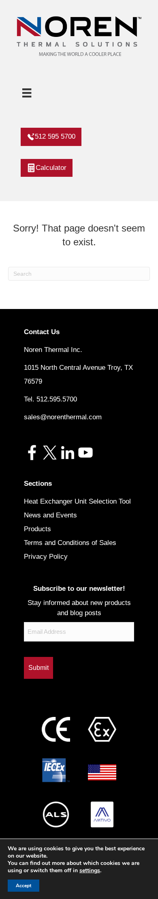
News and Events (50, 515)
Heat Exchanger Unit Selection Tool (77, 501)
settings (89, 870)
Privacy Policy (46, 556)
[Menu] (27, 93)
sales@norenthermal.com (63, 417)
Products (37, 529)
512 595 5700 (55, 136)
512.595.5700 (56, 399)
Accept (23, 885)
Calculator (51, 168)
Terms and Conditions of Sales (70, 543)
